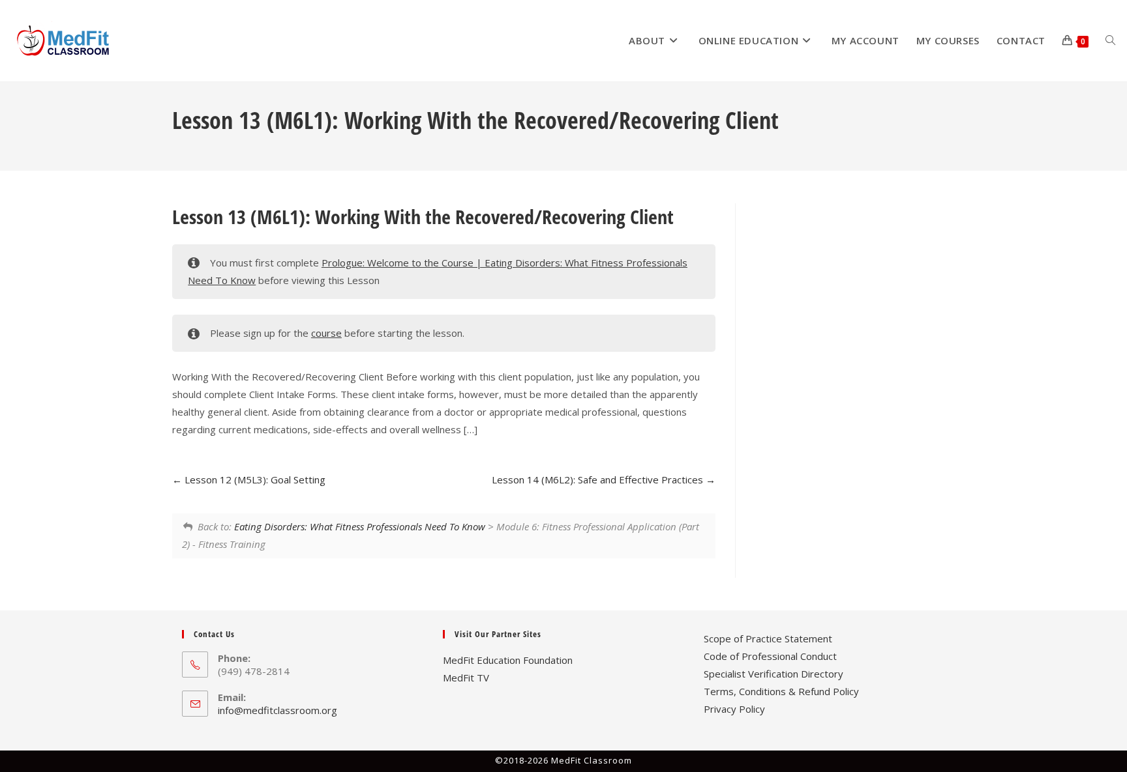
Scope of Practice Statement (768, 638)
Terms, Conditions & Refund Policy (781, 691)
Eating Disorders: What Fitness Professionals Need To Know (359, 526)
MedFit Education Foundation (508, 659)
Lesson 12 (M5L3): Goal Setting (253, 479)
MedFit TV (466, 677)
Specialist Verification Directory (773, 673)
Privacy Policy (734, 708)
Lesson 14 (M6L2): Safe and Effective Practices (599, 479)
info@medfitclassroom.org (277, 710)
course (326, 332)
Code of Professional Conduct (770, 656)
